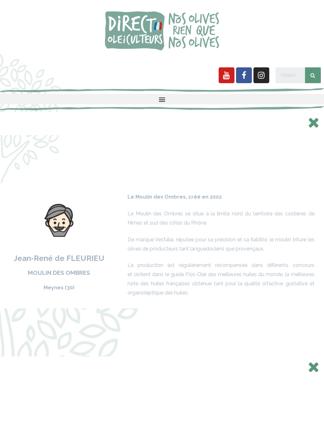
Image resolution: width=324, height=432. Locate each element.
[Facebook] (244, 75)
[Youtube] (226, 75)
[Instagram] (261, 75)
